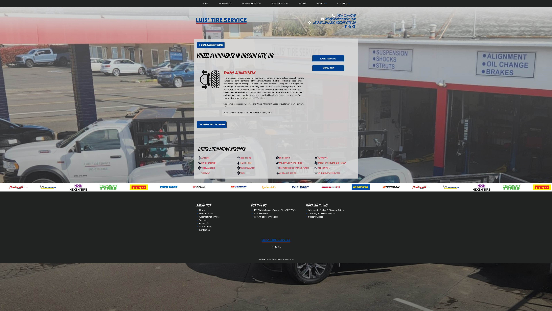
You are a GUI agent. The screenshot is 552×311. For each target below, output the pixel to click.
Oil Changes (245, 163)
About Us (204, 223)
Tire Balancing (208, 168)
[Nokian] (300, 186)
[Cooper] (89, 186)
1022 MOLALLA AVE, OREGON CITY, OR (334, 23)
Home (202, 210)
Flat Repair (322, 158)
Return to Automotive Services (211, 45)
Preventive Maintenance (290, 163)
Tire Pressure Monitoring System (294, 168)
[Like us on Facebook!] (345, 26)
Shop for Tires (206, 213)
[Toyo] (361, 186)
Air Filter (205, 158)
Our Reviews (205, 226)
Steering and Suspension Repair (332, 163)
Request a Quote (328, 68)
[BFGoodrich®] (27, 186)
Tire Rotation (324, 168)
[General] (119, 186)
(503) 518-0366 (345, 15)
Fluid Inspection (208, 163)
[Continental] (58, 186)
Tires (242, 173)
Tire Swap (205, 173)
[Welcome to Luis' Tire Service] (221, 21)
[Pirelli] (330, 186)
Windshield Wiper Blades (329, 173)
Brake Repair (284, 158)
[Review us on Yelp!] (349, 26)
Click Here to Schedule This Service (211, 125)
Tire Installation (247, 168)
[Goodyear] (149, 186)
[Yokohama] (391, 186)
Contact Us (204, 229)
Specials (203, 220)
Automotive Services (209, 216)
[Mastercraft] (210, 186)
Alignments (245, 158)
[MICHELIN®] (240, 186)
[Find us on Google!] (354, 26)
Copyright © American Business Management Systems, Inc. (276, 259)
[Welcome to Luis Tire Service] (276, 240)
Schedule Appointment (328, 59)
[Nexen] (270, 186)
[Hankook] (179, 186)
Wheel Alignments (287, 173)
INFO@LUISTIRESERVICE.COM (340, 19)
